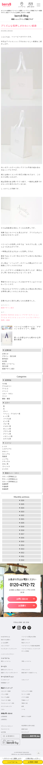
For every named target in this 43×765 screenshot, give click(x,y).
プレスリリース (5, 729)
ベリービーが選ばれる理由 (29, 636)
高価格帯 (5, 489)
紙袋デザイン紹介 (7, 308)
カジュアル (6, 454)
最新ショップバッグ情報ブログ (28, 10)
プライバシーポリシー (7, 726)
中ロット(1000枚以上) (9, 479)
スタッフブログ (5, 645)
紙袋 (8, 320)
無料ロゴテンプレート (7, 669)
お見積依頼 (4, 716)
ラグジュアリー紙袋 (27, 691)
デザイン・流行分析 (9, 356)
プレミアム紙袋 (5, 697)
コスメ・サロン (7, 394)
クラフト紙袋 (25, 697)
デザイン (36, 317)
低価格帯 (5, 484)
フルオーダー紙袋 (6, 700)
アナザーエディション (30, 315)
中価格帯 (5, 486)
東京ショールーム (8, 364)
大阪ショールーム (26, 661)
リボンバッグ (25, 679)
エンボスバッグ (5, 679)
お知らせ (5, 354)
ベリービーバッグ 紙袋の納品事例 (31, 645)
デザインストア (26, 669)
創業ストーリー (26, 639)
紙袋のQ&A (25, 729)
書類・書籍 (6, 399)
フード (4, 396)
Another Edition (7, 315)
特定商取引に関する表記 (28, 725)
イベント (5, 391)
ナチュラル (6, 461)
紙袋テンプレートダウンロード (9, 672)
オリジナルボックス (6, 706)
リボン (3, 709)
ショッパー (21, 317)
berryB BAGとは (5, 636)
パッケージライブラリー (7, 654)
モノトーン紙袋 (26, 694)
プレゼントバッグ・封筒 (7, 703)
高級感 (4, 456)
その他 (4, 384)
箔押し (3, 320)
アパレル (4, 317)
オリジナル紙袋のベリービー (9, 10)
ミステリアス (6, 449)
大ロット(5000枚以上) (9, 481)
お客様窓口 (4, 719)
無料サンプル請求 (26, 716)
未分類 (4, 361)
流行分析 (5, 366)
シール (23, 709)
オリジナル (12, 317)
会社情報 (3, 732)
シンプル (29, 317)
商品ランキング (26, 642)
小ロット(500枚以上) (9, 476)
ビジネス (5, 469)
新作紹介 (5, 359)
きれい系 (5, 464)
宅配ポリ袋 (24, 703)
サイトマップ (25, 732)
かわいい (18, 315)
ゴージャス (6, 466)
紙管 (23, 706)
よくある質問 (4, 642)
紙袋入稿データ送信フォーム (29, 672)
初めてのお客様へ (6, 639)
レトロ (4, 446)
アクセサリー (6, 386)
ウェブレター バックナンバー (9, 648)
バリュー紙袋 (4, 694)
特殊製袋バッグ (5, 682)
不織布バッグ (25, 700)
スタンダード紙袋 (6, 691)
